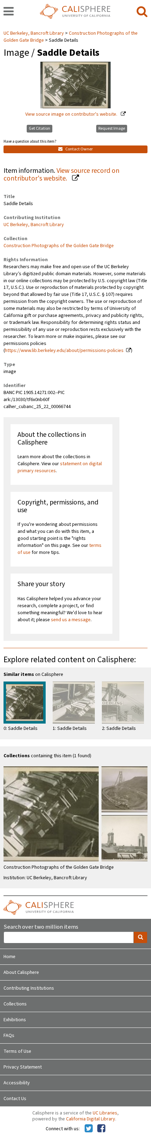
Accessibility (17, 1082)
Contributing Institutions (29, 988)
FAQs (9, 1035)
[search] (142, 12)
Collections (15, 1004)
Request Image (111, 128)
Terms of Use (17, 1051)
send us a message (71, 619)
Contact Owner (79, 149)
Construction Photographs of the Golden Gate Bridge (59, 245)
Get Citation (39, 128)
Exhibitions (15, 1019)
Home (9, 956)
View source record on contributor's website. (61, 175)
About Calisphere (21, 972)
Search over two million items (41, 927)
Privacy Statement (23, 1067)
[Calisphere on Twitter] (89, 1128)
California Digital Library (90, 1119)
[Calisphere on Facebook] (101, 1128)
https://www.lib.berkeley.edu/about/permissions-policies (64, 350)
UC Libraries (105, 1113)
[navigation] (9, 12)
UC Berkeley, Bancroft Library (34, 33)
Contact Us (15, 1098)
